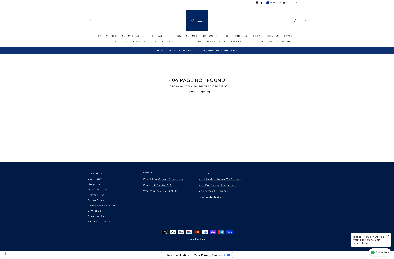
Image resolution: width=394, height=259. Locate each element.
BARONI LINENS (280, 41)
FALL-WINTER (107, 36)
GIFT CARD (238, 41)
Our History (95, 179)
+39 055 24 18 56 (162, 185)
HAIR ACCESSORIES (166, 41)
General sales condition (101, 205)
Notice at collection (176, 255)
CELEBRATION (158, 36)
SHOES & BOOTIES (135, 41)
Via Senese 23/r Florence (213, 191)
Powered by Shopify (197, 239)
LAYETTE (290, 36)
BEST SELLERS (216, 41)
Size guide (94, 184)
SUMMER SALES (132, 36)
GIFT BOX (257, 41)
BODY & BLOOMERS (265, 36)
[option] (197, 51)
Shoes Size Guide (98, 189)
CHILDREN (110, 41)
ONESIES (241, 36)
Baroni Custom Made (100, 221)
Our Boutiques (96, 173)
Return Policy (96, 200)
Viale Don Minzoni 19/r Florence (217, 185)
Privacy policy (96, 216)
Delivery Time (96, 195)
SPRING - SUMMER (185, 36)
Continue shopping (197, 91)
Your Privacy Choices (208, 255)
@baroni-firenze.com (170, 179)
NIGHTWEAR (192, 41)
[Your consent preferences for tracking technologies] (5, 254)
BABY (226, 36)
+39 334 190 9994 (167, 191)
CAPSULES (210, 36)
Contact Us (94, 211)
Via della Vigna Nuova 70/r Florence (220, 179)
